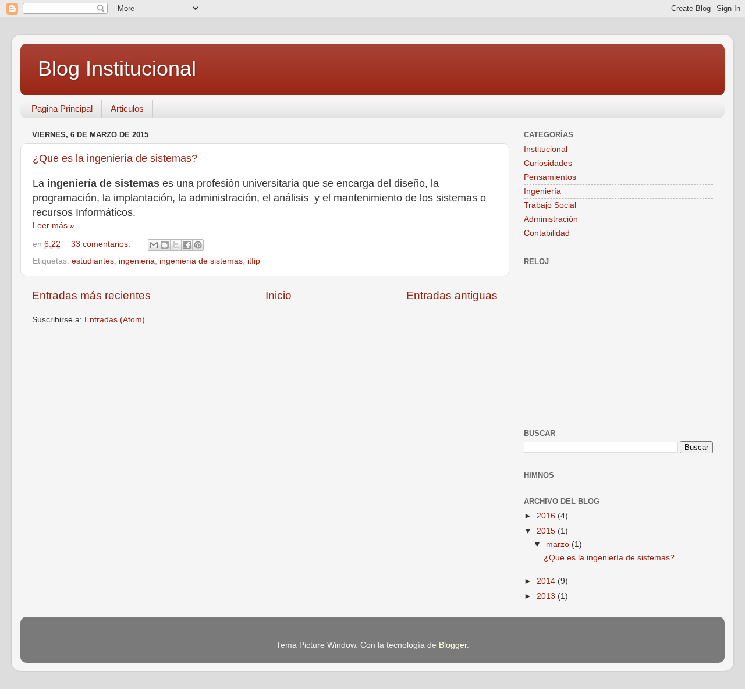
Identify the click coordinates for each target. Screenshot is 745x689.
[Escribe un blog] (165, 245)
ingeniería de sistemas (201, 261)
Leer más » (53, 225)
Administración (551, 219)
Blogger (453, 645)
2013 (547, 596)
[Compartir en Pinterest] (198, 245)
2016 (547, 516)
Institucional (545, 149)
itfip (253, 261)
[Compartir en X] (176, 245)
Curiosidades (548, 163)
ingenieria (137, 261)
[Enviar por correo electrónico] (153, 245)
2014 (547, 581)
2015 (547, 531)
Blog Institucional (117, 68)
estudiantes (93, 261)
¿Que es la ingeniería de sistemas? (115, 158)
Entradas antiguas (452, 295)
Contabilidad (547, 233)
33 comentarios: (102, 244)
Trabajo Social (550, 205)
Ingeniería (542, 191)
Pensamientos (550, 177)
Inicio (278, 295)
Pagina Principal (62, 108)
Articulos (127, 108)
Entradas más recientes (91, 295)
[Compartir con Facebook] (187, 245)
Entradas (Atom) (114, 319)
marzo (559, 544)
